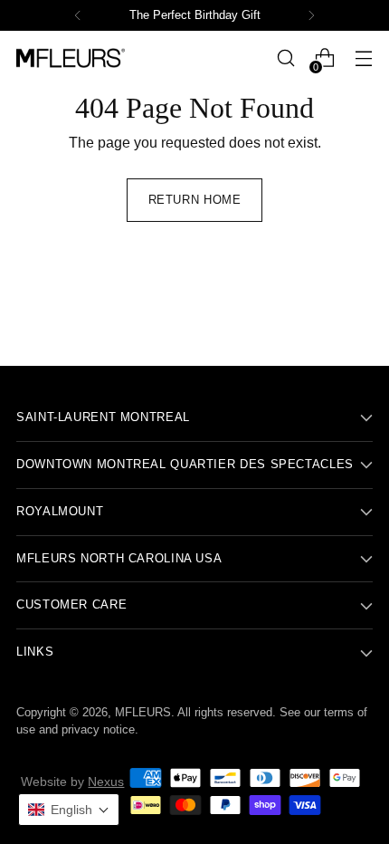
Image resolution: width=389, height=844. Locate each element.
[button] (69, 809)
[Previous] (78, 15)
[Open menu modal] (363, 58)
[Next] (311, 15)
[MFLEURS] (70, 57)
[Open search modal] (285, 58)
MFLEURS (143, 712)
